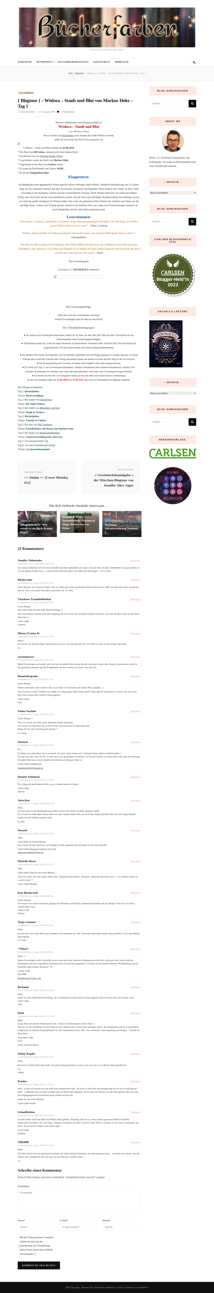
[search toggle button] (194, 62)
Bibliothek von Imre (50, 408)
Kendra (22, 1081)
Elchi (21, 1013)
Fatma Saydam (27, 711)
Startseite (25, 62)
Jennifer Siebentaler (30, 560)
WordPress (143, 1287)
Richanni (23, 987)
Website (106, 1220)
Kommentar (23, 1186)
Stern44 (22, 830)
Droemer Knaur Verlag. (51, 156)
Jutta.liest (24, 800)
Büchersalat (25, 579)
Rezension (78, 513)
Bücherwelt (45, 62)
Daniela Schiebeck (29, 776)
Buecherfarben (28, 112)
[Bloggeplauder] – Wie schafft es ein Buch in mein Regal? (36, 528)
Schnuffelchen (26, 1112)
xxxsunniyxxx (26, 656)
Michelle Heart (27, 861)
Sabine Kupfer (26, 1053)
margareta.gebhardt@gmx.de (30, 852)
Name (21, 1220)
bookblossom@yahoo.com (29, 978)
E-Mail (64, 1220)
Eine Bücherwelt (28, 892)
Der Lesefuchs (45, 424)
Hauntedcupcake (28, 676)
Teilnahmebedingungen (73, 62)
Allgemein (26, 93)
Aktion (108, 520)
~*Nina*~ (23, 948)
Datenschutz (101, 62)
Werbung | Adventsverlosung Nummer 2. (121, 528)
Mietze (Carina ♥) (28, 633)
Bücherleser (68, 135)
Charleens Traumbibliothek (34, 599)
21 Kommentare (68, 112)
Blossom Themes (116, 1287)
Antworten (135, 560)
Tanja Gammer (27, 922)
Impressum (121, 62)
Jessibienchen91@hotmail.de (30, 768)
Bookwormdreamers (50, 433)
